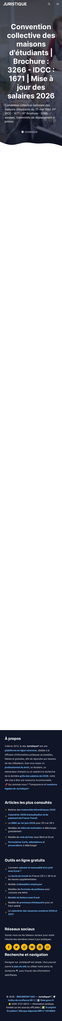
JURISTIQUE (15, 4)
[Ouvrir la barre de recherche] (49, 4)
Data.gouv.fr (47, 1000)
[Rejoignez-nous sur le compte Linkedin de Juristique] (40, 947)
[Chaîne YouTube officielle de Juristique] (32, 947)
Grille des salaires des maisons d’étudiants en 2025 (30, 317)
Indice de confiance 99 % (21, 1000)
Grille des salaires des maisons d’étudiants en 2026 (30, 198)
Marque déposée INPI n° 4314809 (37, 1010)
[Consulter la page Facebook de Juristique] (8, 947)
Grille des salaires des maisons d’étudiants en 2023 (30, 554)
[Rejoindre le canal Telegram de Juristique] (24, 947)
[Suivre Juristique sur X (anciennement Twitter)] (16, 947)
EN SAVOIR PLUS (20, 239)
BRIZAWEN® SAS (26, 996)
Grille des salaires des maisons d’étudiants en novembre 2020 (30, 671)
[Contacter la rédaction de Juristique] (47, 947)
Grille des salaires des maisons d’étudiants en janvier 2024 (30, 434)
